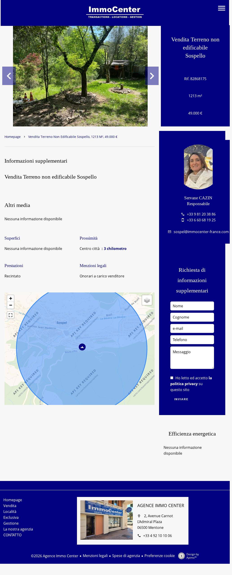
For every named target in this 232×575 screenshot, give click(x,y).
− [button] (10, 305)
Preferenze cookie (159, 555)
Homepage (12, 137)
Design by (192, 555)
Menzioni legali (95, 555)
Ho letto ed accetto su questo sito (191, 383)
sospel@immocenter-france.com (201, 231)
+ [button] (10, 298)
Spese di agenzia (126, 555)
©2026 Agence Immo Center (54, 555)
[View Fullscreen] (10, 315)
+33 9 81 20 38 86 (201, 214)
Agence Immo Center (160, 505)
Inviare (181, 399)
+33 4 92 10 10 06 (157, 535)
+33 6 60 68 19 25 (201, 220)
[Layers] (147, 300)
